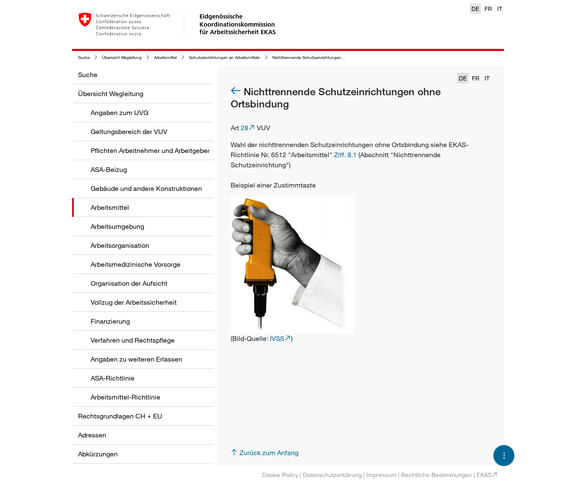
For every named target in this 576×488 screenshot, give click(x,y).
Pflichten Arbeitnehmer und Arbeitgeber (150, 150)
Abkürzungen (98, 454)
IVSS (277, 338)
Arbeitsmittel (165, 57)
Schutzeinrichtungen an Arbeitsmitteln (224, 57)
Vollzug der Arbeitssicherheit (134, 302)
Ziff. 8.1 (345, 154)
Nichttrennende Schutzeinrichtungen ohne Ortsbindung (324, 57)
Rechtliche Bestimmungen (436, 474)
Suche (84, 57)
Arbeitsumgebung (117, 226)
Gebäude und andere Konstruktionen (146, 188)
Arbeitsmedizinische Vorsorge (135, 264)
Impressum (381, 474)
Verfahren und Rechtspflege (133, 340)
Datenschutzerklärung (332, 474)
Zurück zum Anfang (269, 452)
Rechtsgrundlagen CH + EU (120, 416)
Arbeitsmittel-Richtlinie (125, 397)
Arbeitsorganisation (120, 245)
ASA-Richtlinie (113, 378)
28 (244, 127)
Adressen (92, 435)
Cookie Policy (280, 474)
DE (475, 8)
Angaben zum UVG (119, 112)
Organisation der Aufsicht (129, 283)
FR (488, 8)
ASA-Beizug (109, 169)
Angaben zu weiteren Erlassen (136, 359)
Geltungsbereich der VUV (129, 131)
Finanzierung (110, 321)
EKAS (484, 474)
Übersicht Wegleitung (122, 57)
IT (499, 8)
